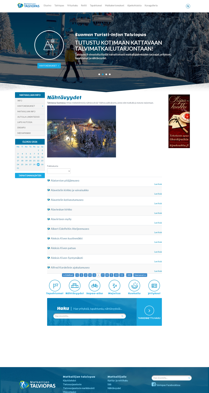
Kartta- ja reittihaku (118, 380)
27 (30, 164)
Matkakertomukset (114, 5)
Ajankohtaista (134, 5)
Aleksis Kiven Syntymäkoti (67, 257)
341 (129, 275)
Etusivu (47, 5)
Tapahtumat (96, 5)
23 (42, 160)
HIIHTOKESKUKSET (48, 65)
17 (18, 160)
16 (42, 157)
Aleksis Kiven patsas (63, 248)
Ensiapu (21, 128)
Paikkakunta (52, 166)
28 (34, 164)
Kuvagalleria (151, 5)
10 (116, 275)
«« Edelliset (68, 275)
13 (30, 157)
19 (26, 160)
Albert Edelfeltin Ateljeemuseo (70, 228)
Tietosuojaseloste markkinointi (79, 388)
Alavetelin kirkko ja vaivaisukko (70, 190)
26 (26, 164)
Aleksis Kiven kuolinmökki (67, 238)
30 (42, 164)
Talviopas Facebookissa (168, 385)
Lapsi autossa (24, 122)
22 (38, 160)
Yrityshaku (72, 5)
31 (18, 168)
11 (122, 275)
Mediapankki (24, 133)
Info (19, 101)
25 (22, 164)
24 (18, 164)
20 (30, 160)
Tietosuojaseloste (72, 384)
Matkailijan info (26, 111)
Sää (109, 384)
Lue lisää (158, 184)
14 (34, 157)
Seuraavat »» (140, 275)
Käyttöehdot (69, 380)
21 (34, 160)
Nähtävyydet (114, 388)
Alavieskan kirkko (61, 209)
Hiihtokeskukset (26, 106)
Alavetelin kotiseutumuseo (67, 199)
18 (22, 160)
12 (26, 157)
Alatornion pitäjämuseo (65, 180)
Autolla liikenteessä (28, 117)
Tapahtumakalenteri (30, 175)
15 (38, 157)
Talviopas (59, 5)
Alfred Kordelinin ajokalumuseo (70, 267)
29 (38, 164)
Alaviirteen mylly (61, 219)
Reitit (84, 5)
